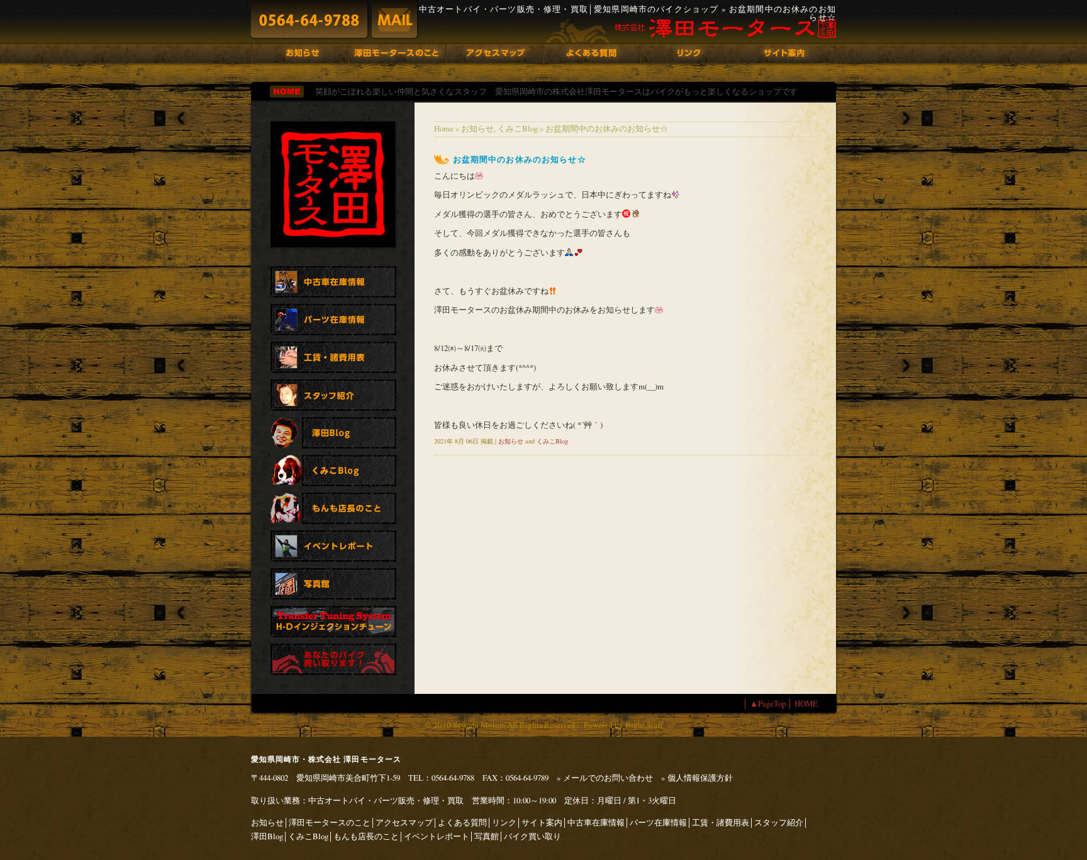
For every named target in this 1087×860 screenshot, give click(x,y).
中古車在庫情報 (596, 822)
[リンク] (689, 53)
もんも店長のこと (366, 836)
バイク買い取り (532, 836)
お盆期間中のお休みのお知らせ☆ (519, 159)
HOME (806, 703)
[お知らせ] (299, 53)
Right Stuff (644, 724)
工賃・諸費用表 (720, 822)
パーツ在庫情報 (658, 822)
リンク (504, 822)
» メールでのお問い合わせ (605, 777)
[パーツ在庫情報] (333, 319)
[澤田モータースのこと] (396, 53)
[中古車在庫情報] (333, 282)
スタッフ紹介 (778, 822)
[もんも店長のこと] (333, 508)
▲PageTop (767, 703)
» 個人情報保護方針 (697, 777)
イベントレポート (436, 836)
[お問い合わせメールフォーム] (394, 19)
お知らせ (477, 128)
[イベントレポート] (333, 546)
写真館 (486, 836)
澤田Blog (267, 836)
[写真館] (333, 584)
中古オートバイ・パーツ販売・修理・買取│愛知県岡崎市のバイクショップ (569, 8)
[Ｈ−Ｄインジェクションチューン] (333, 621)
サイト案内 (541, 822)
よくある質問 (462, 822)
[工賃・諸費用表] (333, 357)
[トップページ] (287, 92)
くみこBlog (518, 128)
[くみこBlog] (333, 470)
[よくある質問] (592, 53)
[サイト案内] (787, 53)
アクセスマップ (404, 822)
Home (444, 128)
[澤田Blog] (333, 433)
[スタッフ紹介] (333, 395)
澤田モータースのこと (330, 822)
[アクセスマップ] (494, 53)
